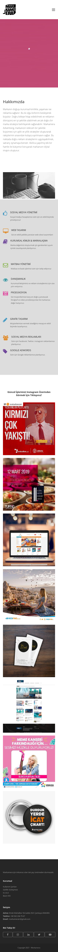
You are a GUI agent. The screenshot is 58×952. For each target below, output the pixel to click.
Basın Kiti (7, 895)
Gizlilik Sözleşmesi (10, 889)
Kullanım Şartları (10, 886)
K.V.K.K (6, 892)
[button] (53, 9)
